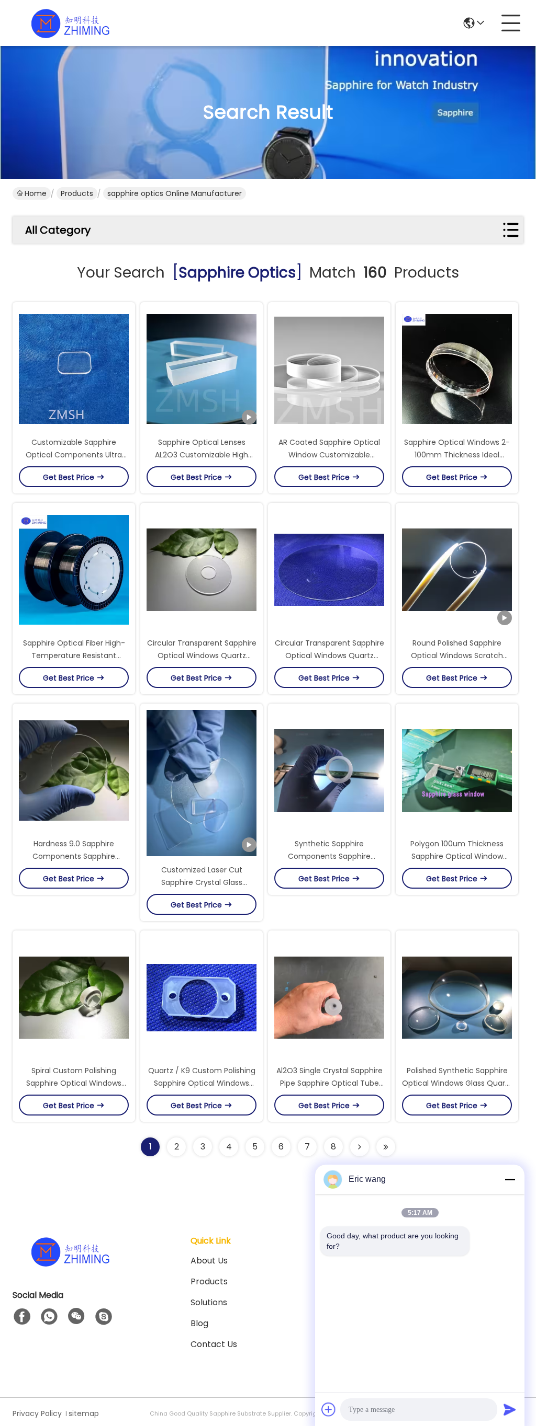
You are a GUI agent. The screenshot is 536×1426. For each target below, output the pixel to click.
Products (77, 193)
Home (36, 193)
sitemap (84, 1413)
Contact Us (214, 1344)
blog (199, 1323)
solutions (209, 1302)
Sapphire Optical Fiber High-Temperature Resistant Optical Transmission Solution (74, 655)
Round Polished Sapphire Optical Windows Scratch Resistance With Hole (457, 655)
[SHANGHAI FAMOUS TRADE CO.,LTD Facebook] (22, 1316)
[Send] (509, 1409)
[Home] (70, 1264)
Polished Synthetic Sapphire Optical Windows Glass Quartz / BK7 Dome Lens (457, 1083)
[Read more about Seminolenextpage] (359, 1146)
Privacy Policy (37, 1413)
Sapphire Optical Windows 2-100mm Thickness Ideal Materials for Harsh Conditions (457, 455)
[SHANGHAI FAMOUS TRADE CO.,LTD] (70, 23)
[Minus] (510, 1179)
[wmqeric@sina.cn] (103, 1316)
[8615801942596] (49, 1316)
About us (209, 1261)
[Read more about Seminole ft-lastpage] (385, 1146)
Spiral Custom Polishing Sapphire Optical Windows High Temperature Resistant (74, 1083)
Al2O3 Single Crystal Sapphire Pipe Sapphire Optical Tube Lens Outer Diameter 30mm (329, 1083)
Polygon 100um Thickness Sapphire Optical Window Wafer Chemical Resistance (457, 856)
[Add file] (328, 1409)
